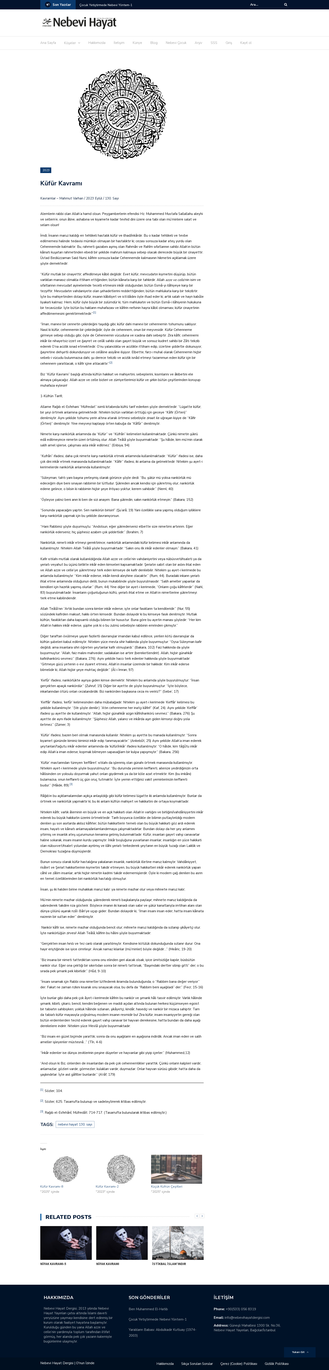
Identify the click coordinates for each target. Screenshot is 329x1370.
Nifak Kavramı (107, 1264)
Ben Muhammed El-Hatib (148, 1309)
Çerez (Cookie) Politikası (238, 1363)
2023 (46, 170)
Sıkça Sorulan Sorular (197, 1363)
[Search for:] (264, 5)
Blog (154, 43)
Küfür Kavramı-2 (107, 1186)
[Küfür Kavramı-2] (121, 1169)
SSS (214, 43)
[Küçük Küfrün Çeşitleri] (176, 1169)
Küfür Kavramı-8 (51, 1186)
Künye (137, 43)
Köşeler (70, 43)
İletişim (119, 43)
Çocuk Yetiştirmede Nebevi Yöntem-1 (158, 1319)
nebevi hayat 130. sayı (75, 1124)
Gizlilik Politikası (277, 1363)
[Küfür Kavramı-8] (65, 1169)
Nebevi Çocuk (176, 43)
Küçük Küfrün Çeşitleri (166, 1186)
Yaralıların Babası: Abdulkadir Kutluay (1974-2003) (125, 5)
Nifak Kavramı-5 (53, 1264)
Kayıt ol (246, 43)
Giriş (229, 43)
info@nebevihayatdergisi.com (247, 1317)
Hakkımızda (96, 43)
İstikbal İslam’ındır (169, 1264)
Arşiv (198, 43)
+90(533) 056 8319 (241, 1309)
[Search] (285, 5)
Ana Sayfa (48, 43)
